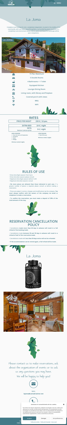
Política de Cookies (35, 422)
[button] (64, 404)
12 (37, 328)
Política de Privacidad (45, 422)
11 (36, 328)
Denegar (43, 418)
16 (43, 328)
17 (44, 328)
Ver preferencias (58, 418)
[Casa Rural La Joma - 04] (33, 331)
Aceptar (29, 418)
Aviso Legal (54, 422)
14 (40, 328)
